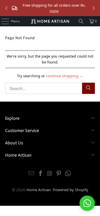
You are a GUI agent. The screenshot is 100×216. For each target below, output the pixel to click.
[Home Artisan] (50, 21)
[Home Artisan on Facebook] (40, 173)
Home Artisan (38, 189)
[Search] (81, 21)
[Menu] (2, 21)
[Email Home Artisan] (31, 173)
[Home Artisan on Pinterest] (59, 173)
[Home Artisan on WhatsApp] (68, 173)
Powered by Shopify (70, 189)
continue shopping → (64, 75)
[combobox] (50, 88)
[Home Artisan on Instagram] (50, 173)
